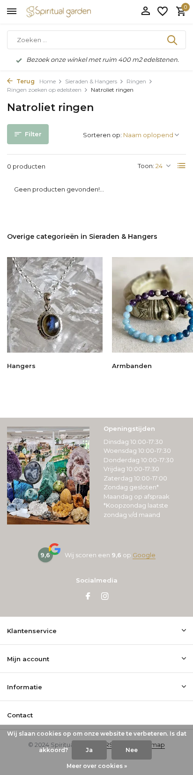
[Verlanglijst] (162, 11)
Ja (89, 749)
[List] (182, 166)
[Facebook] (88, 597)
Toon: (146, 166)
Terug (25, 81)
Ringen (136, 81)
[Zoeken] (173, 39)
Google (144, 555)
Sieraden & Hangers (91, 81)
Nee (132, 749)
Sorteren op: (102, 135)
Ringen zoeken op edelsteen (44, 89)
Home (47, 81)
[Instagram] (105, 597)
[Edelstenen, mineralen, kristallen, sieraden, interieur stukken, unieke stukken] (72, 11)
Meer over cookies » (97, 765)
